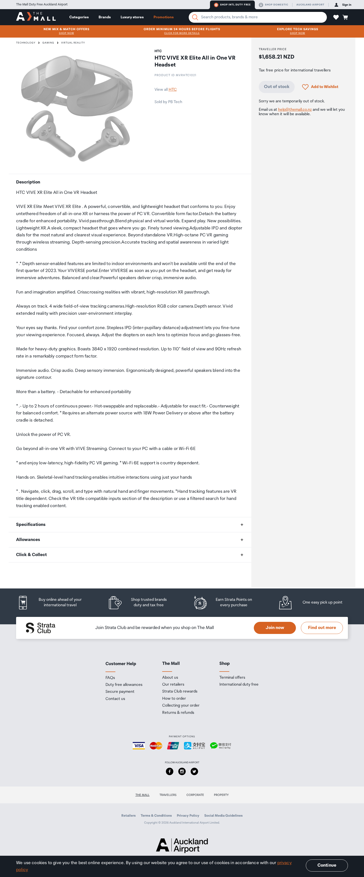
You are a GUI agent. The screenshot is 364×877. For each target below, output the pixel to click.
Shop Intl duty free (235, 4)
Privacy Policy (188, 816)
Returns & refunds (178, 713)
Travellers (168, 795)
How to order (174, 699)
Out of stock (276, 86)
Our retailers (173, 684)
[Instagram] (182, 771)
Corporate (195, 795)
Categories (79, 17)
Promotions (164, 17)
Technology (25, 42)
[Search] (195, 17)
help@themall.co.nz (295, 109)
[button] (336, 17)
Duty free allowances (123, 685)
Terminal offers (232, 677)
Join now (275, 627)
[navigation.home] (36, 17)
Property (221, 795)
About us (170, 677)
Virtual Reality (73, 42)
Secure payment (119, 692)
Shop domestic (276, 4)
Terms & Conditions (156, 816)
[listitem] (54, 602)
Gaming (48, 42)
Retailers (128, 816)
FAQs (110, 678)
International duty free (239, 684)
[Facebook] (169, 771)
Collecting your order (181, 705)
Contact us (115, 699)
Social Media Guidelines (223, 816)
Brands (105, 17)
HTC (173, 89)
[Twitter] (194, 771)
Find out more (322, 627)
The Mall (142, 795)
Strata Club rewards (179, 691)
